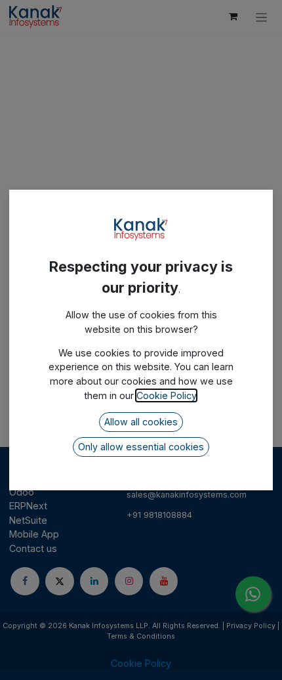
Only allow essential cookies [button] (141, 446)
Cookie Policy (166, 395)
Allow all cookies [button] (141, 421)
